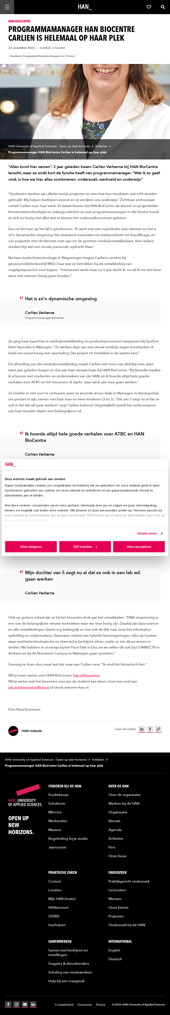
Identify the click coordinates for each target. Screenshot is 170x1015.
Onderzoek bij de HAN (126, 925)
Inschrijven (57, 925)
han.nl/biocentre (86, 675)
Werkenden (57, 821)
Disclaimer (85, 1004)
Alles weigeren (31, 546)
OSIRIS (54, 916)
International (120, 941)
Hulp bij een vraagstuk (66, 981)
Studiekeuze (58, 795)
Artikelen (101, 146)
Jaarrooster (57, 847)
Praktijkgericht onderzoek (129, 881)
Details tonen (147, 533)
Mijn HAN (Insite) (61, 899)
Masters (54, 830)
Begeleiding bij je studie (68, 838)
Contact (54, 881)
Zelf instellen (82, 546)
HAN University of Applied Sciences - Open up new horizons (49, 146)
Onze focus (117, 856)
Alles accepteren (139, 546)
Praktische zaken (62, 872)
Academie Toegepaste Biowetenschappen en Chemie (42, 56)
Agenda (114, 830)
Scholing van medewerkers (70, 972)
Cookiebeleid (64, 1004)
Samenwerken (60, 941)
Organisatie (117, 812)
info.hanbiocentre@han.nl (28, 687)
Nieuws (114, 821)
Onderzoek (117, 872)
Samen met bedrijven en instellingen (68, 952)
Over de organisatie (124, 795)
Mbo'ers (55, 812)
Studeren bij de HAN (64, 786)
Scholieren (56, 803)
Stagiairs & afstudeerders (68, 963)
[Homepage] (85, 7)
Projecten (116, 916)
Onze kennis (118, 907)
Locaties (55, 890)
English (114, 950)
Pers (111, 847)
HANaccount (58, 907)
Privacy (100, 1004)
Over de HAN (118, 786)
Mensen (114, 899)
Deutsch (115, 959)
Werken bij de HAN (124, 803)
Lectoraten (117, 890)
